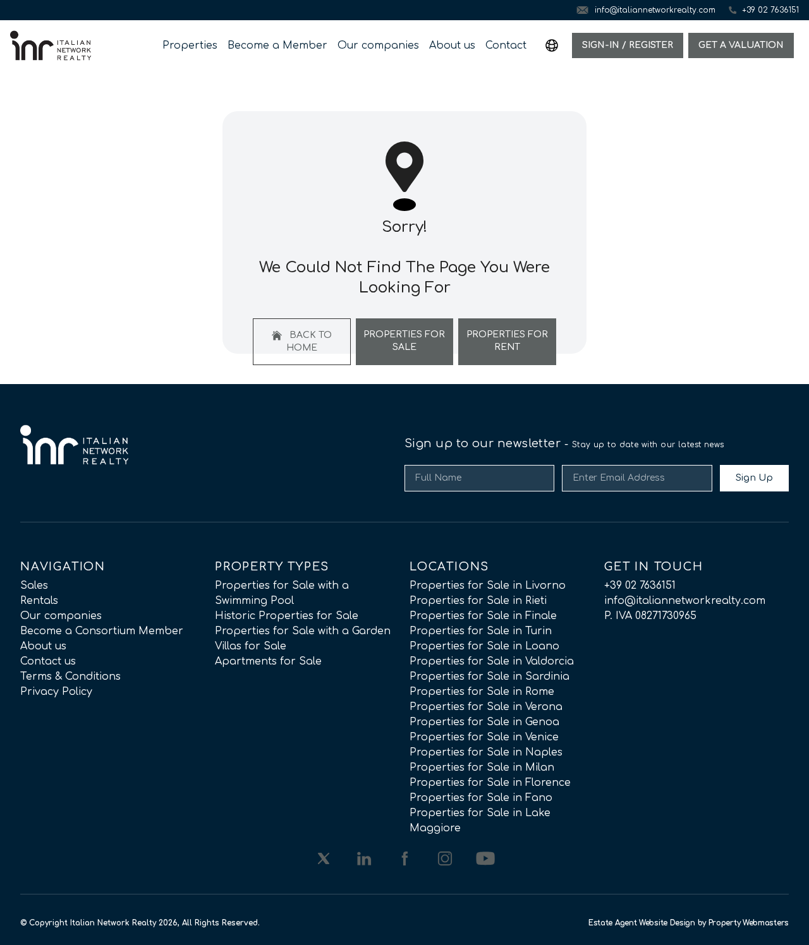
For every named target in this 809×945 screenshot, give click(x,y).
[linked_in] (364, 858)
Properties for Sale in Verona (486, 707)
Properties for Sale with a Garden (303, 631)
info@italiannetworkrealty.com (684, 600)
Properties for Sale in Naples (486, 752)
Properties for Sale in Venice (484, 737)
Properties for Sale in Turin (481, 631)
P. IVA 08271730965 (650, 616)
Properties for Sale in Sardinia (489, 676)
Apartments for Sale (268, 661)
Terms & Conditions (70, 676)
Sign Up (754, 478)
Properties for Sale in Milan (482, 767)
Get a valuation (741, 45)
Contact (505, 45)
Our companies (378, 45)
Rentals (39, 600)
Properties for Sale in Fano (481, 798)
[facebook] (404, 858)
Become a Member (277, 45)
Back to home (309, 341)
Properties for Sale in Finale (483, 616)
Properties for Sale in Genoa (484, 722)
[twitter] (323, 858)
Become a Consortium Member (101, 631)
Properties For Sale (404, 341)
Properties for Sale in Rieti (478, 600)
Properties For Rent (507, 341)
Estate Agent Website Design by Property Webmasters (688, 922)
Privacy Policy (56, 691)
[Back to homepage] (50, 45)
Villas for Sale (250, 646)
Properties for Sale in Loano (484, 646)
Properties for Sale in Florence (490, 782)
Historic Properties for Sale (286, 616)
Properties (189, 45)
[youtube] (485, 858)
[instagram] (445, 858)
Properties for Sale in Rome (482, 691)
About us (452, 45)
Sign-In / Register (627, 45)
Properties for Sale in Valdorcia (492, 661)
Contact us (48, 661)
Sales (34, 585)
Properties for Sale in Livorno (488, 585)
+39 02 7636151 (640, 585)
